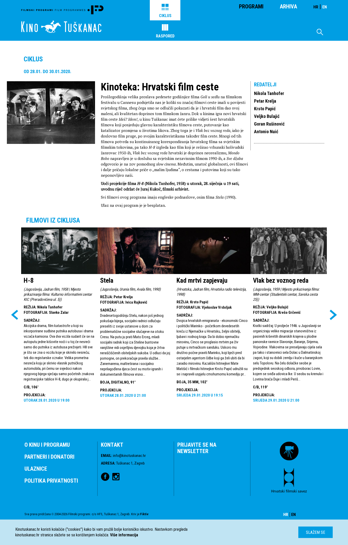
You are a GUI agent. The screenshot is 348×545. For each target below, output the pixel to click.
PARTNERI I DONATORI (49, 457)
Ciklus (165, 15)
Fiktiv (144, 514)
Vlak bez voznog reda (281, 280)
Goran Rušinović (269, 124)
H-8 (29, 280)
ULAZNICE (35, 469)
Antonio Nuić (266, 131)
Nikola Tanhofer (269, 93)
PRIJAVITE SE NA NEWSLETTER (196, 448)
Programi (251, 6)
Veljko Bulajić (266, 116)
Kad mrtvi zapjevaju (202, 280)
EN (324, 7)
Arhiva (288, 6)
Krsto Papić (265, 108)
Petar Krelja (265, 101)
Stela (106, 280)
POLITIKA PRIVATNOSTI (51, 481)
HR (315, 7)
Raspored (165, 36)
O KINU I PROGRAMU (47, 445)
